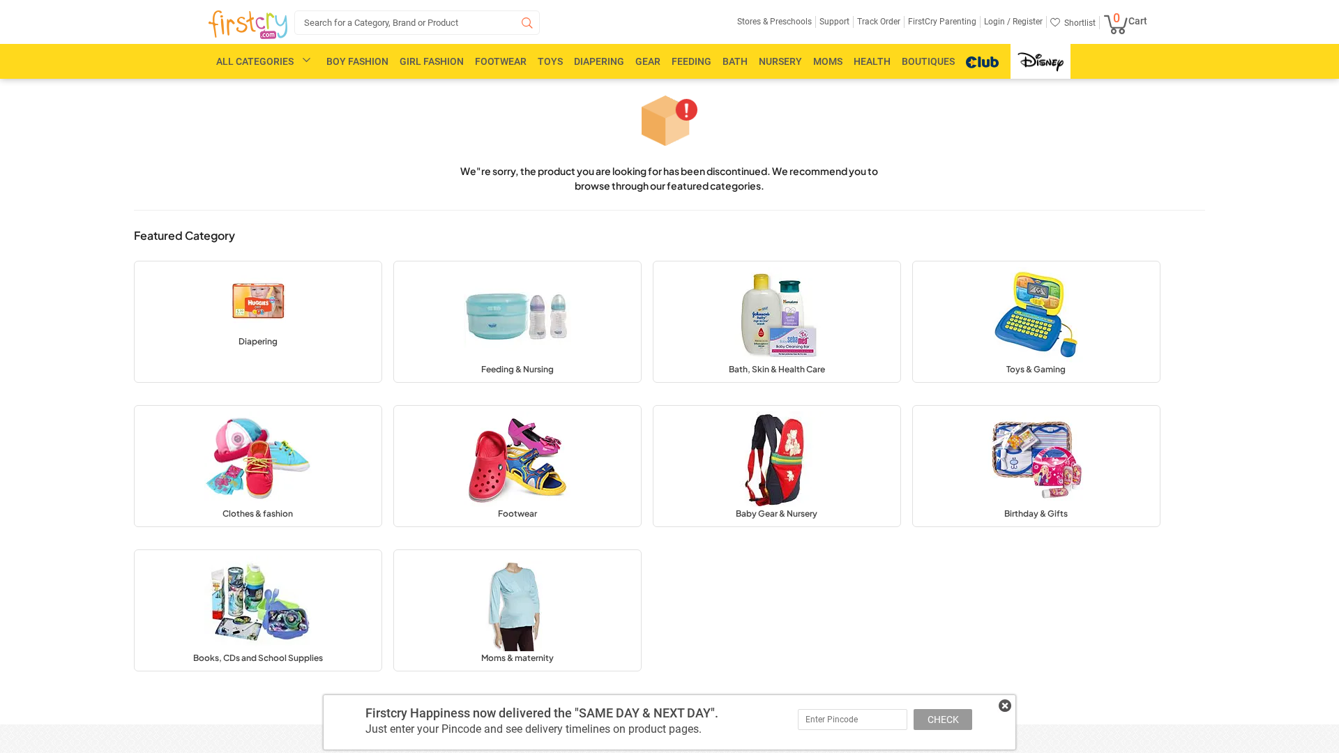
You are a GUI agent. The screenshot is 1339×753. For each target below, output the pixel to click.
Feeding (691, 61)
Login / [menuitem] (997, 21)
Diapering (599, 61)
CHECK (943, 719)
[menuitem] (248, 25)
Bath (735, 61)
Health (872, 61)
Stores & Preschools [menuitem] (774, 21)
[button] (258, 322)
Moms (827, 61)
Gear (647, 61)
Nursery (780, 61)
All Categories (255, 61)
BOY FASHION (357, 61)
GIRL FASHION (432, 61)
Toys (550, 61)
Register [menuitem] (1027, 21)
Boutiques (928, 61)
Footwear (501, 61)
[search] (417, 23)
